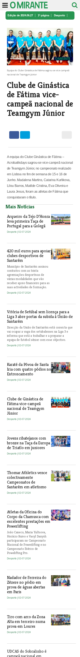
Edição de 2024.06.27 (20, 15)
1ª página (43, 15)
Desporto (59, 15)
